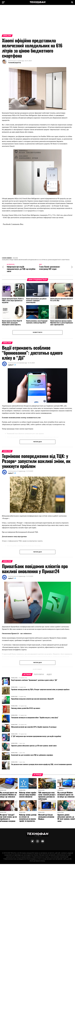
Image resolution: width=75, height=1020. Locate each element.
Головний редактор (14, 62)
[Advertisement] (37, 20)
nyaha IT (11, 365)
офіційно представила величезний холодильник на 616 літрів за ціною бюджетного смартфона (36, 259)
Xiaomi (15, 258)
